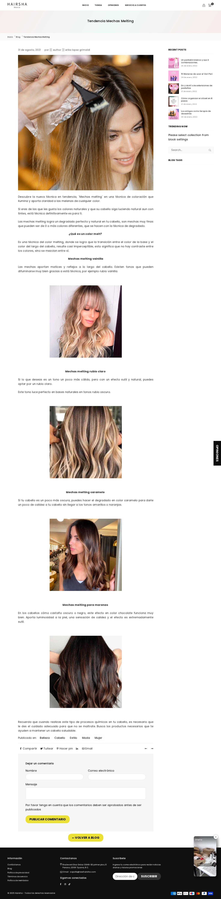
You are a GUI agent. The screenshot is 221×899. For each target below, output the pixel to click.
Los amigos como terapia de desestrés (196, 112)
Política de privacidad (18, 872)
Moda (86, 738)
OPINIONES (113, 5)
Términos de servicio (18, 876)
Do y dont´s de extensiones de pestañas (196, 87)
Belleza (45, 738)
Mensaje (31, 784)
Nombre (31, 770)
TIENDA (98, 5)
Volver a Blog (86, 838)
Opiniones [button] (217, 453)
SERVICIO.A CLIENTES (135, 5)
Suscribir (149, 876)
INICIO (85, 5)
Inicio (10, 37)
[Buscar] (210, 150)
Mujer (98, 738)
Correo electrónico (101, 770)
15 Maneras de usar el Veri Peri (197, 74)
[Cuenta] (204, 5)
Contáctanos (14, 864)
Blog (18, 37)
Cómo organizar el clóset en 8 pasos (196, 99)
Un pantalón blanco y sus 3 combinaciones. (195, 61)
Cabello (59, 738)
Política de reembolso (18, 880)
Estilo (73, 738)
